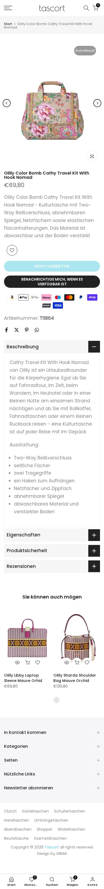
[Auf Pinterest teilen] (26, 330)
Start (8, 24)
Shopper (44, 829)
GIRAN (61, 853)
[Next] (97, 103)
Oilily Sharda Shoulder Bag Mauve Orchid (74, 678)
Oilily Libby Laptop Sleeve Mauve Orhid (23, 678)
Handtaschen (16, 820)
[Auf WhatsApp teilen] (36, 330)
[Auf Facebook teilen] (6, 330)
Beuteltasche (16, 838)
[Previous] (7, 103)
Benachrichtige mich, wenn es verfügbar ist (52, 282)
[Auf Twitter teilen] (16, 330)
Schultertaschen (69, 811)
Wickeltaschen (71, 829)
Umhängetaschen (51, 820)
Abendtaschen (17, 829)
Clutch (10, 811)
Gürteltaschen (35, 811)
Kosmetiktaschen (50, 838)
